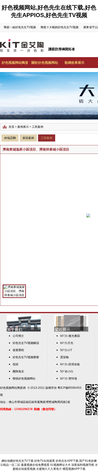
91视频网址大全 (60, 464)
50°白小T (66, 350)
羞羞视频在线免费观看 (35, 464)
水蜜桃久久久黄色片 (49, 469)
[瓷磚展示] (71, 330)
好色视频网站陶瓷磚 (13, 387)
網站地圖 (7, 460)
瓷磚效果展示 (74, 62)
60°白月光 (66, 343)
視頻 (15, 364)
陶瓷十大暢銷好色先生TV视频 (59, 27)
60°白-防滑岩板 (70, 364)
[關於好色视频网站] (24, 330)
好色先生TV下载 (23, 460)
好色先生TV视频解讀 (26, 343)
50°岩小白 (66, 371)
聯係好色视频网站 (24, 378)
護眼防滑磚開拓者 (61, 49)
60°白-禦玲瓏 (68, 378)
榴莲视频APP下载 (74, 469)
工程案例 (46, 138)
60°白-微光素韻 (70, 336)
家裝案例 (28, 138)
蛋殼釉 (64, 357)
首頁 (11, 126)
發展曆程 (18, 350)
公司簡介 (18, 336)
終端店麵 (10, 138)
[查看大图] (88, 215)
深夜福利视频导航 (82, 464)
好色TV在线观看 (44, 460)
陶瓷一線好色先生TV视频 (20, 27)
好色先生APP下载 (67, 460)
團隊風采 (18, 371)
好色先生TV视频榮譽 (26, 357)
